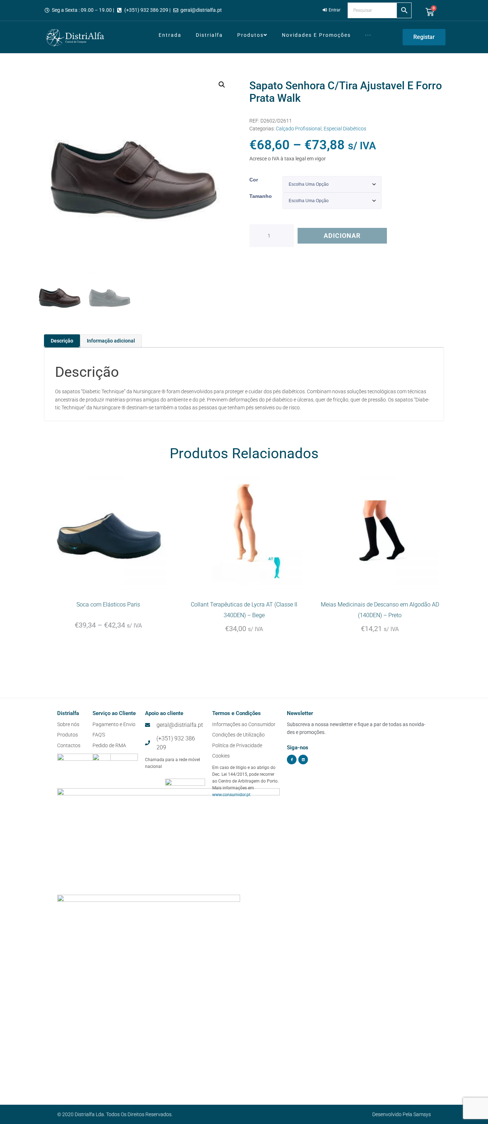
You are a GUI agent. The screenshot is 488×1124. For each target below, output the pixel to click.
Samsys (422, 1114)
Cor (253, 180)
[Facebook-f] (292, 759)
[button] (221, 84)
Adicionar (342, 235)
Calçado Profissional (299, 128)
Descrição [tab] (62, 341)
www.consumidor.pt (231, 794)
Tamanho (260, 196)
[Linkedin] (303, 759)
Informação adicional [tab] (111, 341)
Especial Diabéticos (345, 128)
